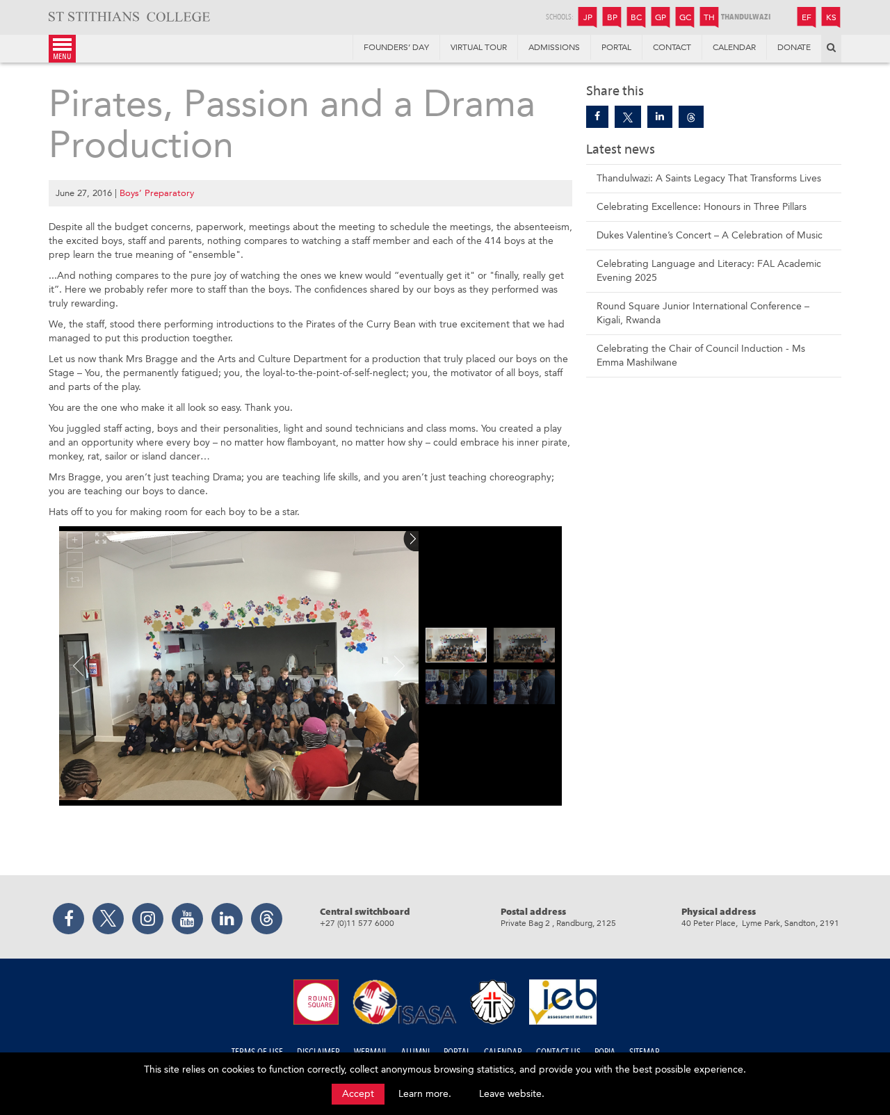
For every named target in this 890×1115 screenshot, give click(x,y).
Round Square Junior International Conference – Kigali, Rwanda (703, 313)
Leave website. (511, 1094)
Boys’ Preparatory (157, 193)
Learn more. (424, 1094)
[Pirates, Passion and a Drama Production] (597, 117)
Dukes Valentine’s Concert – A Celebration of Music (710, 235)
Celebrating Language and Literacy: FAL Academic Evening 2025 (709, 271)
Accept (358, 1094)
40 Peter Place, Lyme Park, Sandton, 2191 (760, 923)
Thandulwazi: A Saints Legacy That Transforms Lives (709, 178)
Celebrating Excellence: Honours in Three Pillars (702, 207)
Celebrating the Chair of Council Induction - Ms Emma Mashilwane (701, 355)
